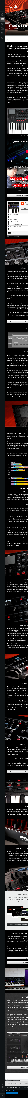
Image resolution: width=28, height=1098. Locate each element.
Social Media (2, 1090)
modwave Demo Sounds (14, 236)
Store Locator (2, 38)
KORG (8, 236)
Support (2, 33)
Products (2, 19)
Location (2, 1087)
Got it (12, 1093)
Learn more (12, 1090)
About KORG (2, 1095)
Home (2, 14)
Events (2, 28)
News (2, 1084)
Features (2, 24)
